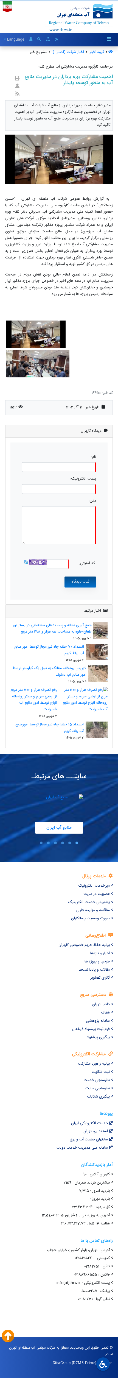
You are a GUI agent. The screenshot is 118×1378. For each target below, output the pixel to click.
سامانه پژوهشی (98, 1021)
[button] (76, 843)
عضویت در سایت (96, 894)
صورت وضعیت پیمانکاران (90, 918)
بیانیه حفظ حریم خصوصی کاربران (84, 945)
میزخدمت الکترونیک (94, 886)
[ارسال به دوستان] (17, 87)
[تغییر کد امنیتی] (26, 562)
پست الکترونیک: (83, 479)
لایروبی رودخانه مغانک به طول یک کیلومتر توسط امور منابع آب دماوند (49, 671)
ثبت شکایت (101, 1072)
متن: (92, 501)
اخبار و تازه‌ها (100, 953)
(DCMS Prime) (84, 1362)
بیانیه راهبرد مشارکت (94, 1063)
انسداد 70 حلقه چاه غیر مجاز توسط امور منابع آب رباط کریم (49, 650)
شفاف (105, 1012)
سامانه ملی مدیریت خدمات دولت (82, 1148)
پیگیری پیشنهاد (98, 1037)
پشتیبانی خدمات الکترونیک (89, 902)
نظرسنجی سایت (97, 1088)
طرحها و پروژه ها (97, 961)
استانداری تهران (95, 1131)
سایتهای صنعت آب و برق (89, 1139)
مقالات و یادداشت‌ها (94, 970)
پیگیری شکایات (98, 1096)
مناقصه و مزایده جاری (93, 910)
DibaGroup (62, 1362)
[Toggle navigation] (109, 39)
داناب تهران (101, 1004)
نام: (93, 457)
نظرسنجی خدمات (96, 1080)
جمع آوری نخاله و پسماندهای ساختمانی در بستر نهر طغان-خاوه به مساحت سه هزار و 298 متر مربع (52, 628)
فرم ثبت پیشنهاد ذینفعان (91, 1029)
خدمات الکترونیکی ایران (89, 1123)
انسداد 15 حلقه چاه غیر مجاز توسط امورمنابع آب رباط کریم (49, 727)
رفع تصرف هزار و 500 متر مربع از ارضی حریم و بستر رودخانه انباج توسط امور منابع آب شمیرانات (33, 700)
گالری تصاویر (100, 978)
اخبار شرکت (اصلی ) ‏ (68, 52)
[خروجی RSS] (17, 94)
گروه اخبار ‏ (96, 52)
